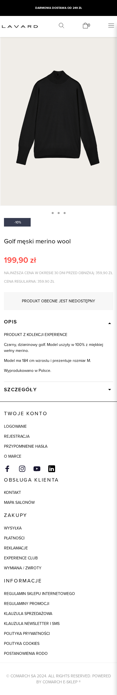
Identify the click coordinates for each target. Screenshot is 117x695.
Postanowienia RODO (26, 654)
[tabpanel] (58, 118)
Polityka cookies (21, 644)
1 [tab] (53, 213)
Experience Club (21, 558)
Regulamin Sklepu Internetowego (39, 594)
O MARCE (12, 456)
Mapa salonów (19, 503)
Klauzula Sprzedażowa (28, 614)
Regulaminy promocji (26, 604)
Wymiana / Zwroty (22, 568)
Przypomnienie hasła (25, 446)
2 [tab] (59, 213)
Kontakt (12, 493)
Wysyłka (13, 528)
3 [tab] (65, 213)
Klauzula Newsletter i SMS (32, 624)
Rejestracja (17, 436)
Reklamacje (16, 548)
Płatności (14, 538)
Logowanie (15, 426)
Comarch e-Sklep (60, 682)
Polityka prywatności (27, 634)
